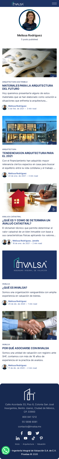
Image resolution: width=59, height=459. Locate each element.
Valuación (41, 444)
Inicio (17, 444)
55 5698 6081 (29, 421)
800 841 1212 (29, 416)
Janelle (35, 240)
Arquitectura (28, 444)
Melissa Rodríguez (17, 106)
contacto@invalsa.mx (29, 426)
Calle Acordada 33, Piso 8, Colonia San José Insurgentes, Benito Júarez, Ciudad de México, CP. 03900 (29, 408)
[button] (54, 3)
